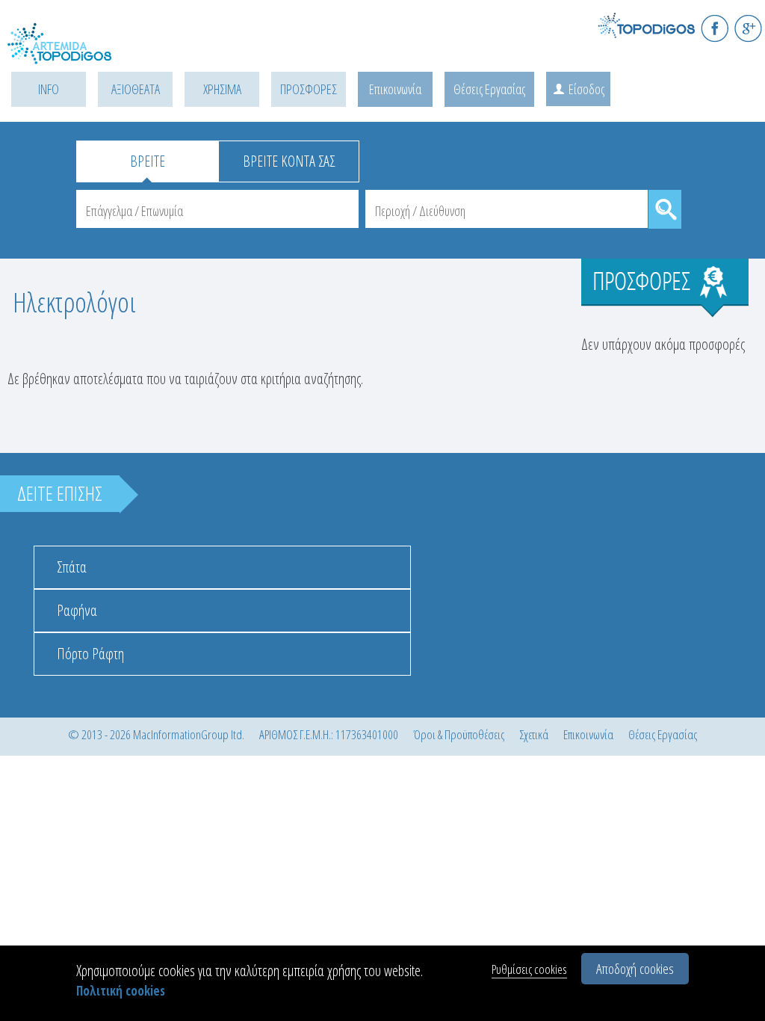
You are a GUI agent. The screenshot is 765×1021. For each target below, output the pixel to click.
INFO (48, 89)
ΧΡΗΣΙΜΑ (222, 89)
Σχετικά (533, 734)
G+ (748, 28)
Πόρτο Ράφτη (90, 654)
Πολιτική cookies (120, 990)
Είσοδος (586, 89)
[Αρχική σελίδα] (74, 53)
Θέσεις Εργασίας (489, 89)
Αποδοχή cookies (635, 968)
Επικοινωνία (395, 89)
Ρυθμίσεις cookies (529, 969)
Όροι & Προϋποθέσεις (458, 734)
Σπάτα (72, 567)
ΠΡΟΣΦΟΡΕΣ (308, 89)
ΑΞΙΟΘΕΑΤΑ (135, 89)
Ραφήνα (77, 610)
